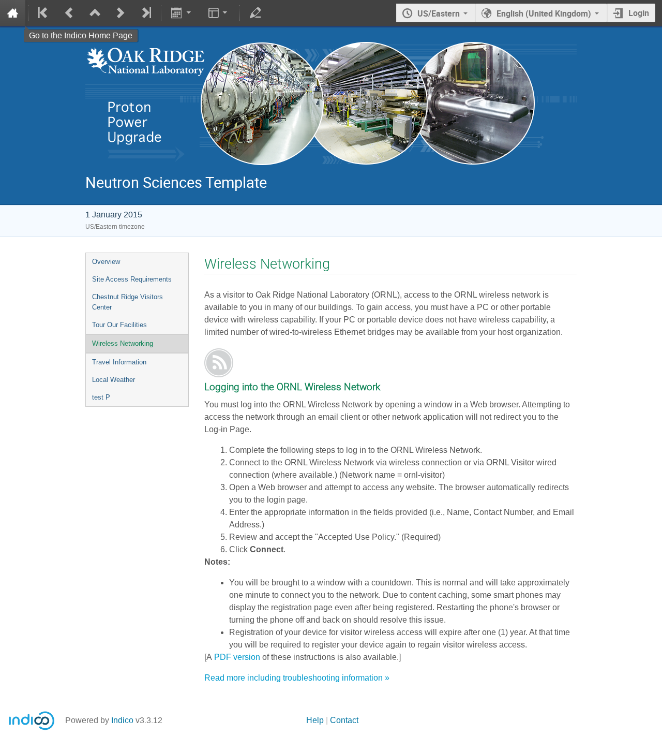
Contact (344, 720)
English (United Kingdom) (543, 13)
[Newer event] (120, 13)
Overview (106, 262)
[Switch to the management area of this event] (255, 13)
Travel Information (119, 362)
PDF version (237, 657)
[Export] (182, 13)
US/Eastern (438, 13)
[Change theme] (219, 13)
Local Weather (113, 380)
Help (315, 720)
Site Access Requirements (132, 279)
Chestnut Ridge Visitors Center (127, 302)
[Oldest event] (43, 13)
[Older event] (69, 13)
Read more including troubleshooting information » (296, 677)
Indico (122, 720)
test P (101, 397)
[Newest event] (145, 13)
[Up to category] (94, 13)
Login (638, 13)
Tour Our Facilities (119, 325)
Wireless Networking (122, 343)
